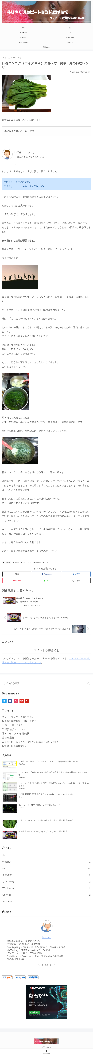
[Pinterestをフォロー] (54, 964)
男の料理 (38, 562)
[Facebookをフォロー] (42, 964)
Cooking (7, 562)
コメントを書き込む (46, 650)
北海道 (17, 562)
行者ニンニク (27, 562)
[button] (76, 580)
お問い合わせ (46, 1047)
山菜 (46, 562)
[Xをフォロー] (38, 964)
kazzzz (46, 937)
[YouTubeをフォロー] (50, 964)
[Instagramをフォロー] (46, 964)
